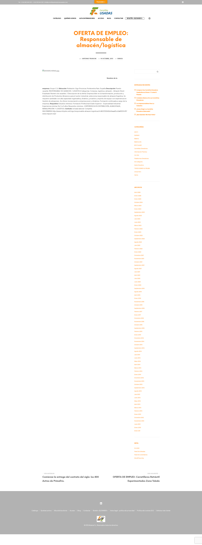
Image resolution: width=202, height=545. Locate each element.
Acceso (101, 18)
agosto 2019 (138, 291)
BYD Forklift (138, 145)
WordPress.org (139, 458)
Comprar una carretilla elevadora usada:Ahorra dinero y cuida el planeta (147, 92)
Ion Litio (136, 155)
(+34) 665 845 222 (26, 2)
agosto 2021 (138, 268)
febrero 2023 (138, 229)
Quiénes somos (70, 18)
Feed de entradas (139, 451)
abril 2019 (137, 295)
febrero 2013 (138, 411)
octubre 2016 (138, 325)
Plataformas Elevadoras (141, 158)
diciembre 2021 (139, 255)
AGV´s (136, 132)
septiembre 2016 (139, 328)
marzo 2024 (137, 205)
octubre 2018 (138, 305)
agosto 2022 (138, 242)
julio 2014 (137, 354)
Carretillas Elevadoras (141, 148)
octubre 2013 (138, 384)
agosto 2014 (138, 351)
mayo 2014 (137, 361)
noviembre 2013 (139, 381)
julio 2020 (137, 278)
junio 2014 (137, 358)
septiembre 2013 (139, 388)
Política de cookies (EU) (145, 510)
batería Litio (137, 142)
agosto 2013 (138, 391)
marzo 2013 (137, 407)
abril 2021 (137, 275)
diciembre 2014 (139, 338)
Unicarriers (137, 172)
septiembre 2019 (139, 288)
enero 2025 (137, 199)
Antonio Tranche (89, 58)
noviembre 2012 (139, 421)
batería (136, 138)
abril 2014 (137, 364)
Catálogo (57, 18)
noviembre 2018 (139, 301)
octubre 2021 (138, 262)
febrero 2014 (138, 371)
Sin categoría (138, 162)
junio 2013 (137, 397)
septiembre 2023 (139, 212)
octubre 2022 (138, 235)
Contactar (118, 18)
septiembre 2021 (139, 265)
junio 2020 (137, 282)
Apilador (137, 135)
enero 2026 (137, 195)
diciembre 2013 (139, 378)
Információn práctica (140, 152)
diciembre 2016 (139, 318)
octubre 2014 (138, 344)
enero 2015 (137, 335)
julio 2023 (137, 219)
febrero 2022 (138, 248)
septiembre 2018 (139, 308)
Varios (120, 58)
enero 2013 (137, 414)
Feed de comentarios (140, 455)
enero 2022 (137, 252)
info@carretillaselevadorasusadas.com (56, 2)
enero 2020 (137, 285)
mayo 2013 (137, 401)
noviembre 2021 (139, 258)
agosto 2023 (138, 215)
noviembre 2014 (139, 341)
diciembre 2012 (139, 417)
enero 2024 (137, 209)
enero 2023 (137, 232)
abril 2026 (137, 192)
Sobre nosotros (139, 165)
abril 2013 (137, 404)
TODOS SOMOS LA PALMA (142, 168)
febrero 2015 (138, 331)
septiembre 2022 (139, 238)
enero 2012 (137, 427)
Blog (109, 18)
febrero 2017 (138, 311)
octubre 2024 (138, 202)
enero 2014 (137, 374)
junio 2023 (137, 222)
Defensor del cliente (163, 510)
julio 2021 (137, 272)
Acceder (137, 448)
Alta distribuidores (87, 18)
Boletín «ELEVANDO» (135, 18)
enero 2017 (137, 315)
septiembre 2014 (139, 348)
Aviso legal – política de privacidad (122, 510)
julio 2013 (137, 394)
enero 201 (137, 431)
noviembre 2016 (139, 321)
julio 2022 (137, 245)
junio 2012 (137, 424)
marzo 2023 (137, 225)
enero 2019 (137, 298)
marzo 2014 (137, 368)
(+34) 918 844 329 (38, 2)
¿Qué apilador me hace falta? (145, 114)
